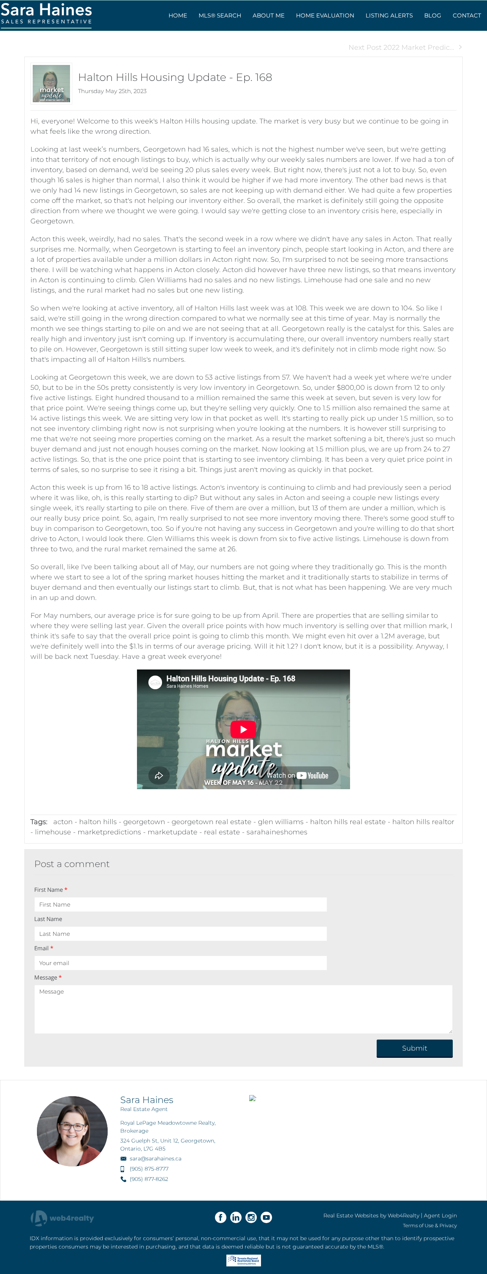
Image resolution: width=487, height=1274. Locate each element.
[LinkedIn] (236, 1217)
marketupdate (172, 832)
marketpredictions (109, 832)
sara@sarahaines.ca (155, 1158)
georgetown (144, 822)
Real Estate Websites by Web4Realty (371, 1215)
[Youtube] (266, 1217)
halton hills (98, 822)
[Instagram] (251, 1217)
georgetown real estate (211, 822)
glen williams (281, 822)
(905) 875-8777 (149, 1168)
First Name (50, 889)
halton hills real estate (348, 822)
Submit (414, 1048)
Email (43, 948)
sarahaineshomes (277, 832)
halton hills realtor (423, 822)
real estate (222, 832)
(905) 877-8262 (149, 1179)
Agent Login (440, 1215)
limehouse (53, 832)
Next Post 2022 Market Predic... (401, 47)
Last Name (48, 919)
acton (63, 822)
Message (48, 977)
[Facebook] (220, 1217)
